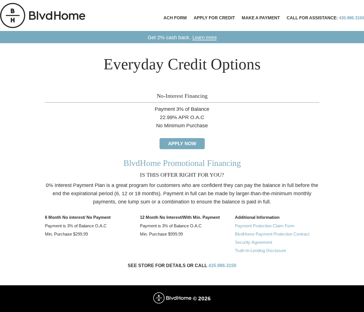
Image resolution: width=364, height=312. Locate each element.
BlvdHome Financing (42, 15)
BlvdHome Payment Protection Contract (272, 234)
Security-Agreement (253, 242)
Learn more (205, 37)
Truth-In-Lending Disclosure (260, 250)
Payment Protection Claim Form (265, 225)
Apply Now (182, 143)
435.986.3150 (222, 265)
